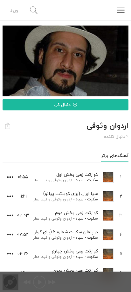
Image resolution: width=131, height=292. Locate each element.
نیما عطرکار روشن (33, 180)
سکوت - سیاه (87, 180)
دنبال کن (62, 105)
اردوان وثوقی (62, 180)
